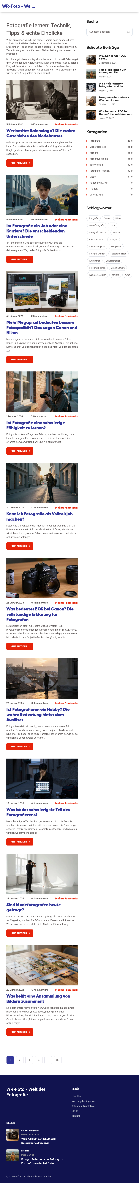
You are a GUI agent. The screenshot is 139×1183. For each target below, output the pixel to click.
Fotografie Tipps (118, 253)
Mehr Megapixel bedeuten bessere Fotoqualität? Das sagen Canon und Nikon (41, 327)
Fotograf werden (97, 253)
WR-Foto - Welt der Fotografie (19, 6)
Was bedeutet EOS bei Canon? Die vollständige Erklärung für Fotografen (40, 614)
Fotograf (114, 239)
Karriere (111, 152)
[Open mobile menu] (133, 6)
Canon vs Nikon (96, 239)
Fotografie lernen (97, 268)
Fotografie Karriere (98, 232)
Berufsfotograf (113, 261)
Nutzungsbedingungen (84, 1101)
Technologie (111, 164)
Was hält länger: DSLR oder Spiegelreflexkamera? (113, 57)
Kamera (116, 232)
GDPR (75, 1110)
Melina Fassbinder (66, 124)
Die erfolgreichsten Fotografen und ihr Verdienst (111, 85)
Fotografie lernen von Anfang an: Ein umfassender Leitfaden (114, 71)
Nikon (118, 218)
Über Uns (76, 1096)
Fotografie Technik (111, 170)
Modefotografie (111, 146)
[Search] (128, 32)
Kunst (127, 275)
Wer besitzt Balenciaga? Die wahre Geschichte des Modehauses (40, 133)
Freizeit (111, 188)
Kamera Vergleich (97, 275)
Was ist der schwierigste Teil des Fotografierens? (38, 812)
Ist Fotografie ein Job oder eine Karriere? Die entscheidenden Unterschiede (36, 231)
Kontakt (76, 1115)
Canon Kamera (118, 268)
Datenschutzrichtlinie (83, 1106)
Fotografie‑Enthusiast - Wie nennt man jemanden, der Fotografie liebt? (115, 98)
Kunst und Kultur (111, 182)
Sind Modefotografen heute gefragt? (33, 907)
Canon (107, 218)
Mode (111, 176)
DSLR (112, 225)
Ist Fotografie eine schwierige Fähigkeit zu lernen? (35, 425)
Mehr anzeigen (18, 162)
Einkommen (94, 261)
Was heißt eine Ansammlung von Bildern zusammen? (38, 998)
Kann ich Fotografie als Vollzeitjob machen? (39, 516)
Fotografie (111, 140)
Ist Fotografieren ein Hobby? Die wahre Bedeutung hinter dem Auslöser (38, 715)
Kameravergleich (111, 158)
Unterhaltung (111, 194)
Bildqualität (116, 246)
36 (57, 1060)
